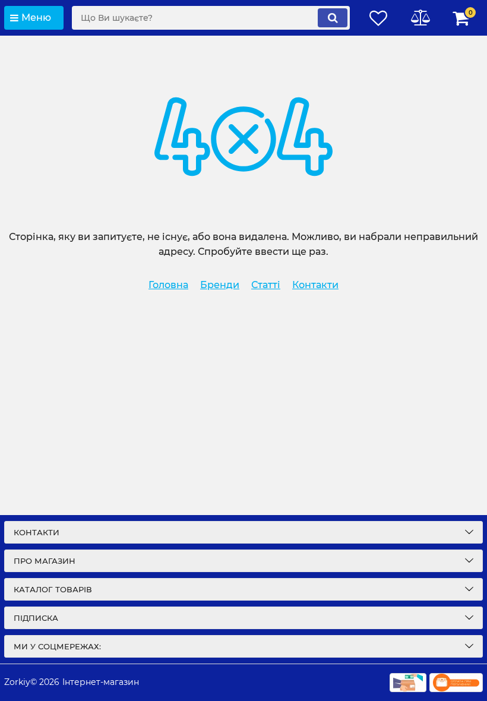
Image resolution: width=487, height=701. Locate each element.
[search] (332, 17)
